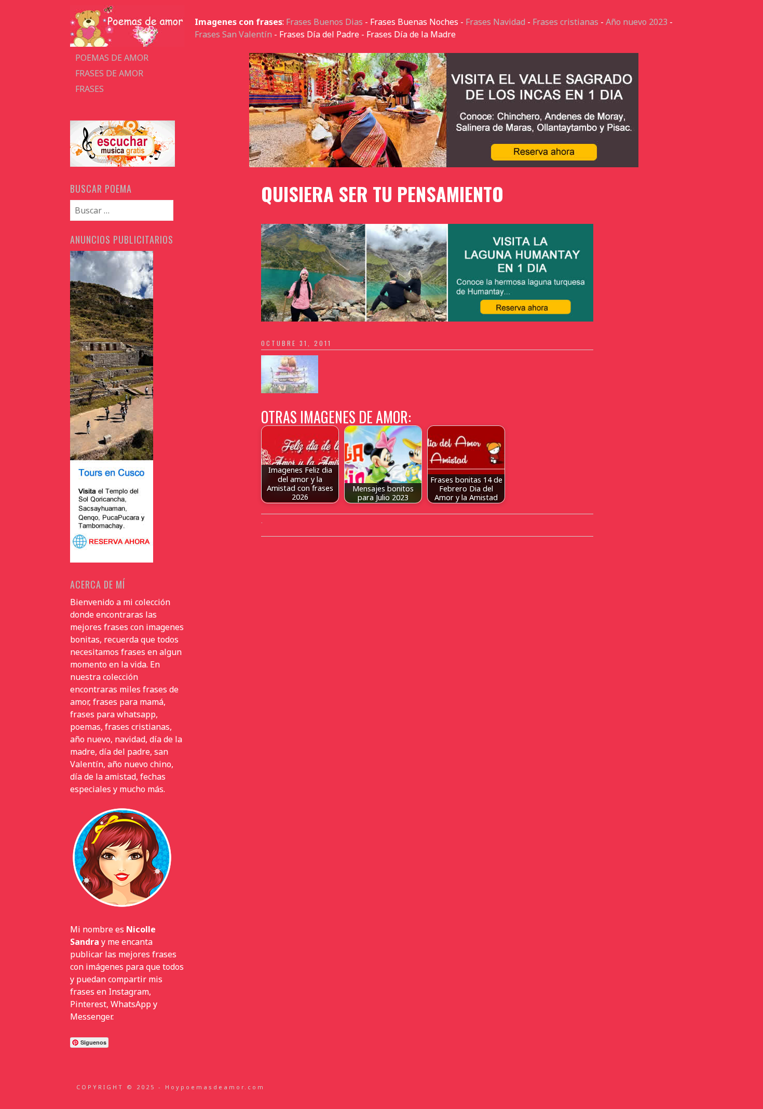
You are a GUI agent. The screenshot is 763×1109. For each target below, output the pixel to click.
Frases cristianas (565, 22)
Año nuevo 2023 (636, 22)
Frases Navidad (495, 22)
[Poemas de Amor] (127, 43)
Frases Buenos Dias (324, 22)
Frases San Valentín (233, 34)
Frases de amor (109, 73)
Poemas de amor (111, 57)
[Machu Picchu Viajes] (443, 164)
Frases (89, 89)
